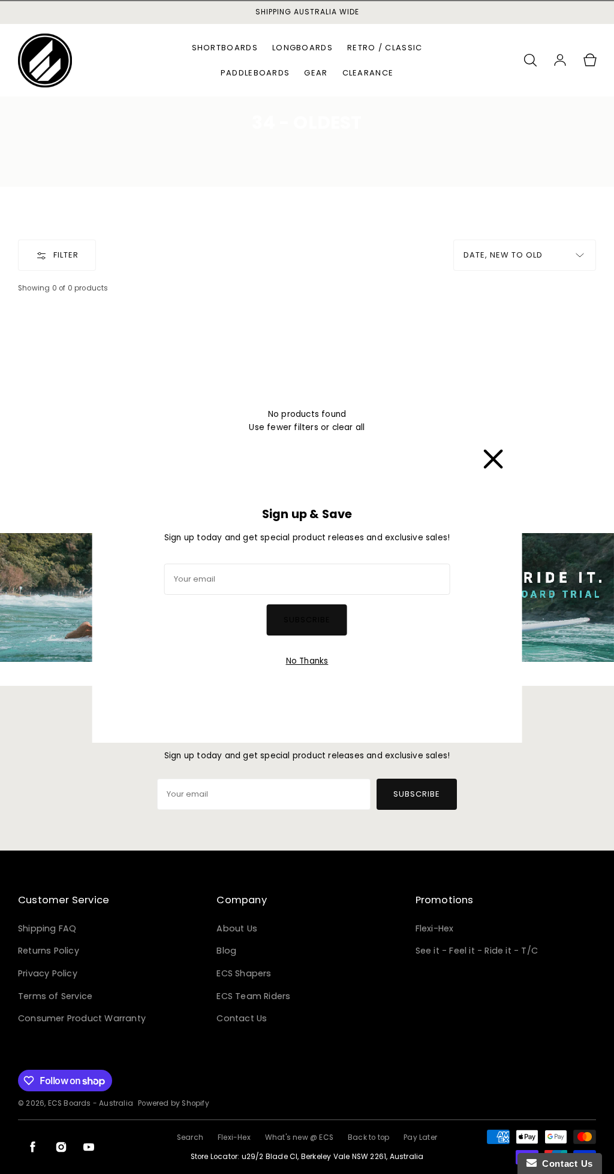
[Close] (493, 456)
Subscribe (307, 619)
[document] (307, 587)
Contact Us (565, 1163)
